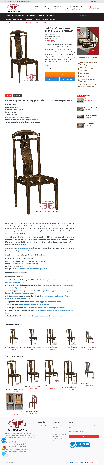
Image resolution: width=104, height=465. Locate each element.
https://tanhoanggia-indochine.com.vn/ (20, 449)
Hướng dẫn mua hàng (42, 425)
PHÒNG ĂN (41, 15)
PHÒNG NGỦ (31, 15)
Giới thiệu (45, 19)
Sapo (13, 462)
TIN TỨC (52, 19)
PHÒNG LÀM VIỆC (52, 15)
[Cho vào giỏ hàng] (12, 349)
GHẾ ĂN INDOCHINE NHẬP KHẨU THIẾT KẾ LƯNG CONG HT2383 (22, 347)
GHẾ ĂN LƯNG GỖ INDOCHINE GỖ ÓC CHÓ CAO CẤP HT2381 (59, 347)
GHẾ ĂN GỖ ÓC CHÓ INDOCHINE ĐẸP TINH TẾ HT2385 (38, 347)
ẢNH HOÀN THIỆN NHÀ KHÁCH (15, 19)
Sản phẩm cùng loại (14, 324)
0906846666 (68, 79)
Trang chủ (9, 15)
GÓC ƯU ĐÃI (29, 19)
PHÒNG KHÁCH (20, 15)
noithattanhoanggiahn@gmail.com (17, 451)
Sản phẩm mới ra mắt (83, 95)
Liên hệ (38, 19)
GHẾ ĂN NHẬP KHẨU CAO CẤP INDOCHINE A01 (18, 412)
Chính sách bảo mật (58, 438)
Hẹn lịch (52, 79)
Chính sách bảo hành (58, 441)
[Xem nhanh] (16, 349)
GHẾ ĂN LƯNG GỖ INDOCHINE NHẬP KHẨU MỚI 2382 (76, 347)
